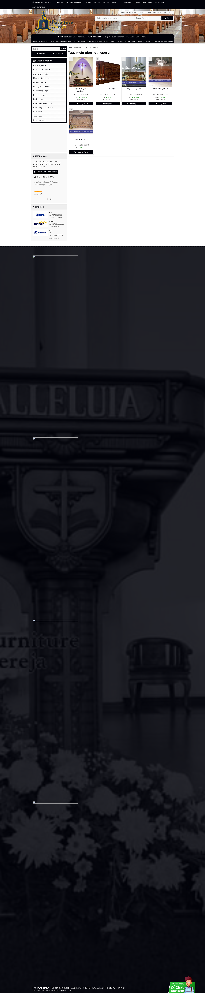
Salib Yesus (38, 112)
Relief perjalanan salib (42, 103)
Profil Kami (147, 2)
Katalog (115, 2)
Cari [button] (168, 18)
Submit (39, 172)
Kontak (136, 2)
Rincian (41, 53)
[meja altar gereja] (81, 122)
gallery (97, 2)
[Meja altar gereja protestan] (81, 72)
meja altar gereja (81, 139)
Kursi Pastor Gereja (41, 69)
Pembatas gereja (40, 91)
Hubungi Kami (82, 103)
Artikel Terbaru (40, 7)
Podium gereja (39, 99)
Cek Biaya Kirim (76, 2)
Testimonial (159, 2)
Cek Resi (88, 2)
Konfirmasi (126, 2)
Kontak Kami (140, 37)
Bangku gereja (39, 65)
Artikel (48, 2)
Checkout (58, 53)
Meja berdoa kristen (41, 78)
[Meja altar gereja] (108, 72)
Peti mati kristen (40, 95)
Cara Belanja (62, 2)
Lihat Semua (51, 172)
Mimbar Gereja (39, 82)
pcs (63, 48)
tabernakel (37, 116)
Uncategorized (39, 120)
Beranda (39, 2)
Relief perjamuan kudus (43, 107)
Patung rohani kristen (42, 86)
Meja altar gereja (107, 88)
